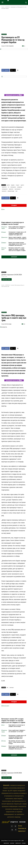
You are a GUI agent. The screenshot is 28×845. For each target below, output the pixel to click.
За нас (20, 826)
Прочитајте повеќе (7, 279)
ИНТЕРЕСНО (7, 7)
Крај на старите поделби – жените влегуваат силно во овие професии (17, 238)
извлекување (13, 187)
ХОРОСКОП (4, 272)
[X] (15, 829)
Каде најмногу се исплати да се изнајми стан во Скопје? (12, 223)
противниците (17, 189)
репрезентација (11, 191)
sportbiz (8, 185)
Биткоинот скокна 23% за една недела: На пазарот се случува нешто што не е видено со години (17, 249)
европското (4, 187)
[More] (17, 70)
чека (16, 191)
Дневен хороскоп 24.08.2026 (11, 275)
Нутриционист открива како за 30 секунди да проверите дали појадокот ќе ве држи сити (17, 233)
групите (22, 185)
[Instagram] (15, 826)
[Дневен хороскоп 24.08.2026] (14, 266)
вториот (17, 185)
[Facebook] (11, 826)
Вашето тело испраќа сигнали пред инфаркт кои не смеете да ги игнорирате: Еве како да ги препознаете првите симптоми (17, 244)
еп (8, 187)
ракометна (4, 191)
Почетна (2, 7)
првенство (11, 189)
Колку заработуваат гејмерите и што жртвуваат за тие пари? (17, 227)
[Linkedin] (12, 829)
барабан (12, 185)
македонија (19, 187)
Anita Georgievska (10, 45)
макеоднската (5, 189)
